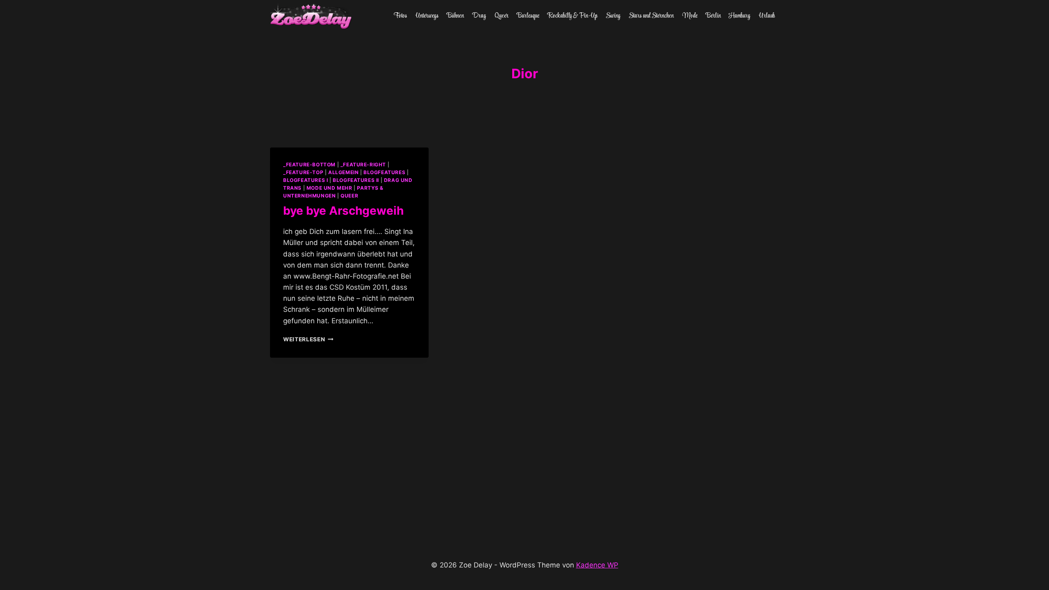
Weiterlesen (308, 339)
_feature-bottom (309, 164)
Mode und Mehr (329, 188)
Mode (689, 16)
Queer (502, 16)
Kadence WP (597, 565)
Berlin (713, 16)
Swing (613, 16)
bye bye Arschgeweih (343, 211)
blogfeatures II (356, 180)
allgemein (343, 172)
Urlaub (767, 16)
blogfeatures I (305, 180)
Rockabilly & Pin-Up (572, 16)
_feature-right (363, 164)
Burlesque (528, 16)
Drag (479, 16)
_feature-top (303, 172)
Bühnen (455, 16)
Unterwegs (427, 16)
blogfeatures (384, 172)
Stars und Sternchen (651, 16)
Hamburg (739, 16)
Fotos (400, 16)
